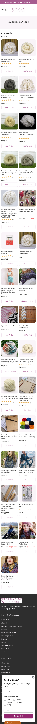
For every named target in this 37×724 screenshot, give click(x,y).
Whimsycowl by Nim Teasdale (26, 289)
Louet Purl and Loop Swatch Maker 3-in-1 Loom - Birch (26, 398)
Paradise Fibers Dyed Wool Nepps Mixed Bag (27, 436)
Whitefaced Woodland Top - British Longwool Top (9, 173)
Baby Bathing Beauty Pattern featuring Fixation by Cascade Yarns (8, 291)
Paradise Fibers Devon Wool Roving (9, 133)
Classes (3, 642)
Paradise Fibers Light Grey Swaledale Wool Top (26, 173)
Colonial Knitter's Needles (7, 253)
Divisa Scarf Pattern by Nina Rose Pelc (26, 327)
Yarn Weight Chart (7, 636)
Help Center (5, 648)
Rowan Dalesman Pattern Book (7, 543)
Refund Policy (6, 666)
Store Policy (5, 663)
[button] (2, 10)
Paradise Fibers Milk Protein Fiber (8, 60)
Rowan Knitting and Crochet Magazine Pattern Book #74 (7, 578)
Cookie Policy (5, 672)
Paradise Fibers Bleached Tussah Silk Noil (26, 134)
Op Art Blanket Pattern (9, 326)
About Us (4, 623)
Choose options (27, 301)
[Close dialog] (33, 677)
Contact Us (5, 619)
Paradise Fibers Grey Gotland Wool (8, 97)
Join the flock (18, 716)
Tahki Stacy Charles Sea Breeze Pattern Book (27, 471)
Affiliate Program (7, 645)
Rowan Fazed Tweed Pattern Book (26, 543)
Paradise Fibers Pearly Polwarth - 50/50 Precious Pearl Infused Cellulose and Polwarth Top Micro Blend (9, 213)
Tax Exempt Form (7, 652)
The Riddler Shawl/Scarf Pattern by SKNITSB (27, 210)
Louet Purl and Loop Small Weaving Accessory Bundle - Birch (8, 507)
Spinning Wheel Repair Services (11, 626)
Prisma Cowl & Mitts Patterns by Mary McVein (9, 361)
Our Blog (4, 629)
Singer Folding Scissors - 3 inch (27, 505)
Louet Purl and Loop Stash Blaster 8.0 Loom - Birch (9, 437)
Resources (4, 639)
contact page (26, 606)
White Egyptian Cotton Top (26, 60)
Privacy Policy (6, 669)
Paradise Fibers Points (8, 632)
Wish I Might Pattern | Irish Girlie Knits (8, 471)
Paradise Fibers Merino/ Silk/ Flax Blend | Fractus (9, 397)
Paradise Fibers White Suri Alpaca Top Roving (26, 361)
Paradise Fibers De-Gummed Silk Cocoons (26, 97)
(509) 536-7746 (10, 609)
